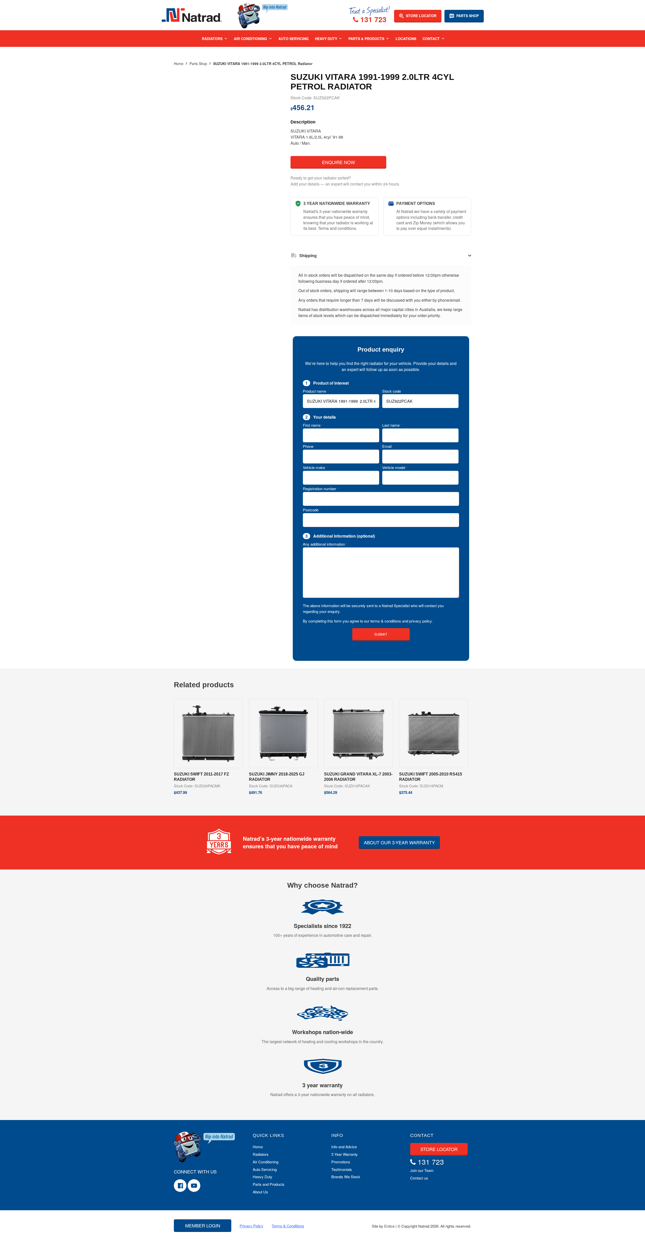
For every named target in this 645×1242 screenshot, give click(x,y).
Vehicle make (315, 467)
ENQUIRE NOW (338, 162)
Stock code (391, 391)
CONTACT (422, 1135)
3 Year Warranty (344, 1154)
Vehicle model (394, 467)
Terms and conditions (337, 228)
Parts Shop (467, 15)
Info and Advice (344, 1146)
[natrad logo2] (191, 15)
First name (313, 425)
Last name (392, 425)
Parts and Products (268, 1184)
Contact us (419, 1178)
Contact (431, 38)
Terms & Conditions (288, 1225)
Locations (406, 38)
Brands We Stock (345, 1176)
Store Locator (420, 15)
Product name (314, 391)
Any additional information (325, 544)
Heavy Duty (326, 38)
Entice (389, 1226)
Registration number (320, 488)
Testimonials (341, 1169)
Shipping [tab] (308, 255)
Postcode (312, 509)
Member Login (202, 1225)
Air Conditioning (250, 38)
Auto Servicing (293, 38)
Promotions (340, 1161)
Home (178, 63)
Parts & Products (366, 38)
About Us (260, 1191)
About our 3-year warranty (399, 842)
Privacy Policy (251, 1225)
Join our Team (422, 1170)
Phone (309, 446)
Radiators (212, 38)
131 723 (372, 19)
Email (388, 446)
